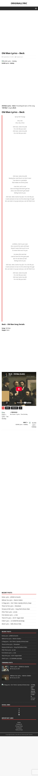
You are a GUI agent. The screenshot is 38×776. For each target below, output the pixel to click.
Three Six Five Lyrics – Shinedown (11, 606)
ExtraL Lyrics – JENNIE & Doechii (11, 597)
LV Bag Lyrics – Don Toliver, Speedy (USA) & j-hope (16, 603)
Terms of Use (19, 730)
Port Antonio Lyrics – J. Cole (10, 615)
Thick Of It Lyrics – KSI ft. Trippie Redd (13, 618)
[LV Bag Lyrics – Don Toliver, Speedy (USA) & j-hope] (16, 685)
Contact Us (19, 724)
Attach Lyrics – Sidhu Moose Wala (11, 624)
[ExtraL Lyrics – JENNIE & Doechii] (5, 670)
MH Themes (30, 734)
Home (19, 722)
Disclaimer (19, 728)
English (14, 408)
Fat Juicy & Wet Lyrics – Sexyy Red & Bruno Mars (16, 609)
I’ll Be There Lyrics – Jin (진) (9, 612)
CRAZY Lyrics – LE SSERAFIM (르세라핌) (13, 621)
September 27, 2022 (8, 57)
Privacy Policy (19, 726)
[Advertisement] (19, 32)
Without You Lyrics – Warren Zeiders (12, 600)
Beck (7, 408)
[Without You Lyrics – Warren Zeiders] (5, 679)
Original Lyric (19, 57)
